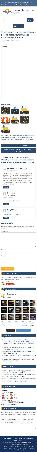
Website (3, 262)
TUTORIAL (6, 135)
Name (3, 250)
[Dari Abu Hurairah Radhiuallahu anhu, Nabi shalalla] (18, 310)
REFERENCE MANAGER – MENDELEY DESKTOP (22, 379)
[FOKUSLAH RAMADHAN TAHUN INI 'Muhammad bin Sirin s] (4, 303)
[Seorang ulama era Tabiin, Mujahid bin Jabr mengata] (4, 310)
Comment (4, 231)
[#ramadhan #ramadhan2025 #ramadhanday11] (18, 303)
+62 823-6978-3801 (12, 2)
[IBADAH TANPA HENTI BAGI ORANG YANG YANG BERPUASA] (33, 303)
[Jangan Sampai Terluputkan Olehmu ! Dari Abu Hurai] (11, 310)
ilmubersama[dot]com (21, 444)
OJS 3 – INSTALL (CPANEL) (17, 377)
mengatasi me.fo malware (8, 139)
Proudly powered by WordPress (11, 442)
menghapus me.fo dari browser (24, 139)
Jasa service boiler (15, 168)
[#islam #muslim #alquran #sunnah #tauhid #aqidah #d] (25, 324)
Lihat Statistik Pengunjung (8, 404)
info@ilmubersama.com (26, 2)
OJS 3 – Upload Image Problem (18, 381)
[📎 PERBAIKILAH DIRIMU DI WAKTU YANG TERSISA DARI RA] (4, 317)
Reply (6, 187)
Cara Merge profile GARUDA (18, 146)
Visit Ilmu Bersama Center (22, 5)
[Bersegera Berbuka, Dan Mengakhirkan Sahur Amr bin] (11, 303)
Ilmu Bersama (16, 40)
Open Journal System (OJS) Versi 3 (25, 374)
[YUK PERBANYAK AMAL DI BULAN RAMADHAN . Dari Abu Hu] (18, 317)
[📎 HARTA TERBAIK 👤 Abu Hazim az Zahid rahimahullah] (25, 317)
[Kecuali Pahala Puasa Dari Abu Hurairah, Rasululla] (25, 310)
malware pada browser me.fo (24, 137)
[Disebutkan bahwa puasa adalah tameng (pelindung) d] (25, 303)
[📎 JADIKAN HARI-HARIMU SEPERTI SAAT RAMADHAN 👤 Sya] (11, 317)
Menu (20, 26)
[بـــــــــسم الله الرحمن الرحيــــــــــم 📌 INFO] (33, 317)
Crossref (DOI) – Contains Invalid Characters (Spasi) (18, 151)
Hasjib (10, 209)
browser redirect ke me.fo (19, 135)
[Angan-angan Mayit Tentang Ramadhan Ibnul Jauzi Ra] (33, 310)
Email (3, 256)
